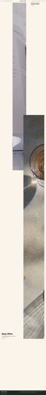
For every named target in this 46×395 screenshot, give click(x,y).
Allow (2, 393)
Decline (5, 393)
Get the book (3, 338)
